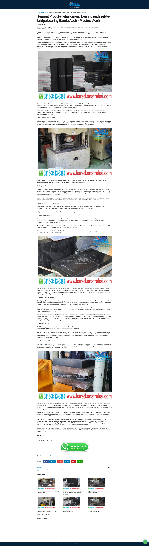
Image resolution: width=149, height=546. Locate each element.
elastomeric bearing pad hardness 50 (48, 455)
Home (38, 12)
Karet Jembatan (44, 12)
